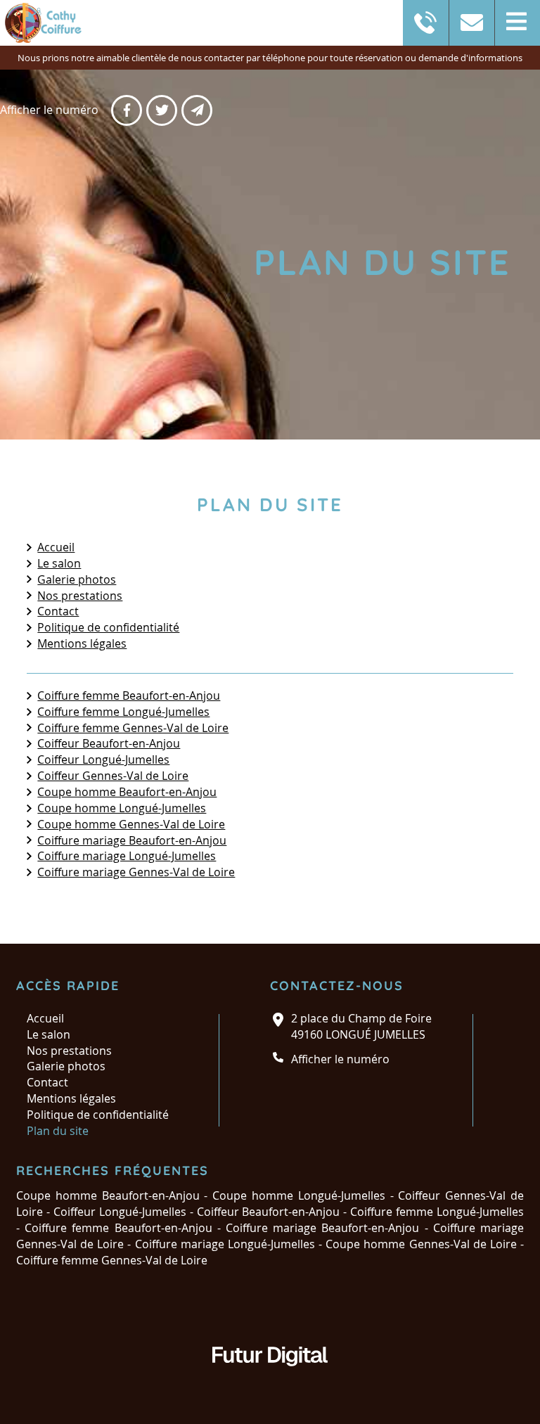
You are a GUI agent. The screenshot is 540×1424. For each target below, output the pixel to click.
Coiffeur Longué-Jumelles (103, 759)
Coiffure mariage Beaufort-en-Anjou (131, 840)
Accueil (56, 547)
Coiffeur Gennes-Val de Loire (112, 775)
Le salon (59, 563)
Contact (58, 611)
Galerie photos (76, 579)
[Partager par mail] (196, 110)
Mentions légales (82, 643)
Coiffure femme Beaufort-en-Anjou (128, 695)
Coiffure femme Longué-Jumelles (123, 711)
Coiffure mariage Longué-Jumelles (126, 856)
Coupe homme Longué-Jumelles (121, 808)
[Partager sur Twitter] (161, 110)
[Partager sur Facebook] (126, 110)
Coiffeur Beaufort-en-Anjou (108, 743)
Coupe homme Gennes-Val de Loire (131, 824)
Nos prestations (79, 595)
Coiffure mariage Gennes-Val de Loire (136, 872)
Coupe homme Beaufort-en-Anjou (127, 792)
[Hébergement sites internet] (270, 1380)
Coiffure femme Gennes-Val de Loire (133, 728)
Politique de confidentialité (108, 627)
